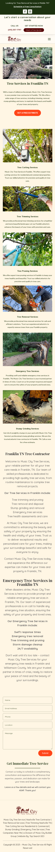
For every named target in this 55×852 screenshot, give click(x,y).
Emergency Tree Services (27, 371)
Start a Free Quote (33, 30)
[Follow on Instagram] (30, 11)
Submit (45, 753)
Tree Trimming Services (27, 216)
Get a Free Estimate (27, 113)
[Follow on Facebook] (25, 11)
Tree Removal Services (27, 317)
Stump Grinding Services (27, 428)
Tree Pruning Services (27, 271)
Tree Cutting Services (27, 167)
